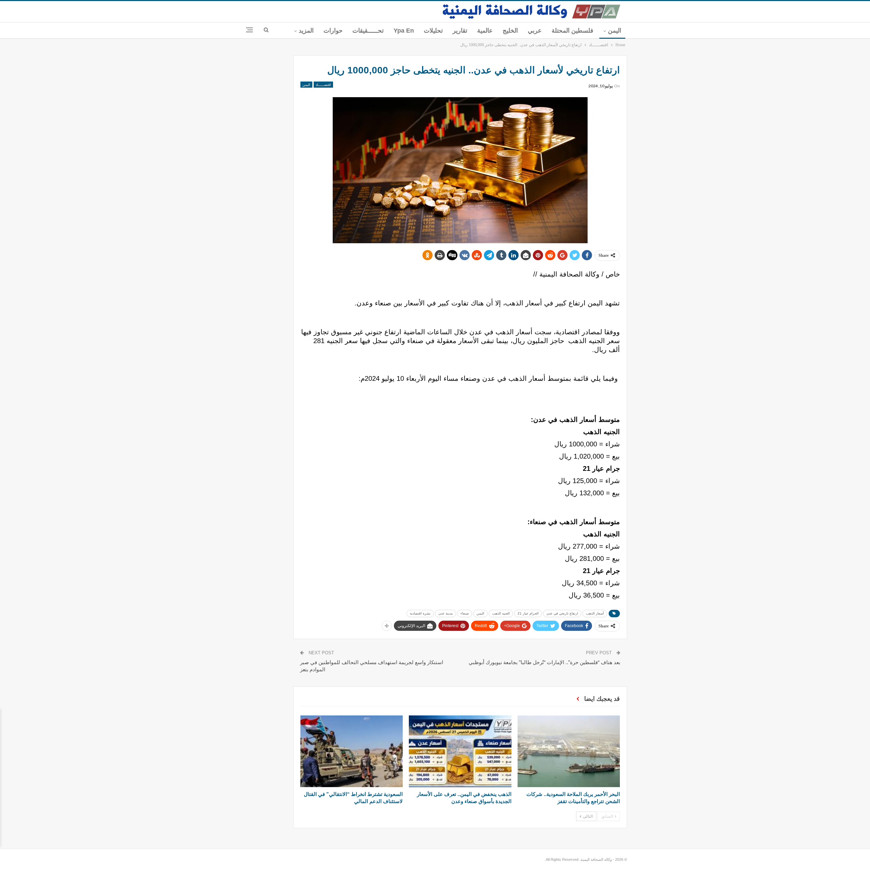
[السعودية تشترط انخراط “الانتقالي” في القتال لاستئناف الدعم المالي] (351, 751)
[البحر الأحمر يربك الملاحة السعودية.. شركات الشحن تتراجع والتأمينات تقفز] (569, 751)
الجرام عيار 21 (528, 613)
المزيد (306, 30)
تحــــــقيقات (368, 30)
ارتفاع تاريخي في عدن (562, 613)
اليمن (614, 30)
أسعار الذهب (595, 613)
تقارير (460, 30)
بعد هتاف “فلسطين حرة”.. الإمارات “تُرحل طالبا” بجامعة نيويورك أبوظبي (544, 662)
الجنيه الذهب (501, 613)
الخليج (510, 30)
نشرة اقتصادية (420, 613)
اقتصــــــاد (323, 85)
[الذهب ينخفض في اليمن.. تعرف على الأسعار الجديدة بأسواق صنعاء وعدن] (460, 751)
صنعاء (464, 613)
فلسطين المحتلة (572, 30)
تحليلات (433, 30)
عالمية (485, 30)
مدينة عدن (445, 613)
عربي (535, 30)
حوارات (333, 30)
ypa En (404, 30)
